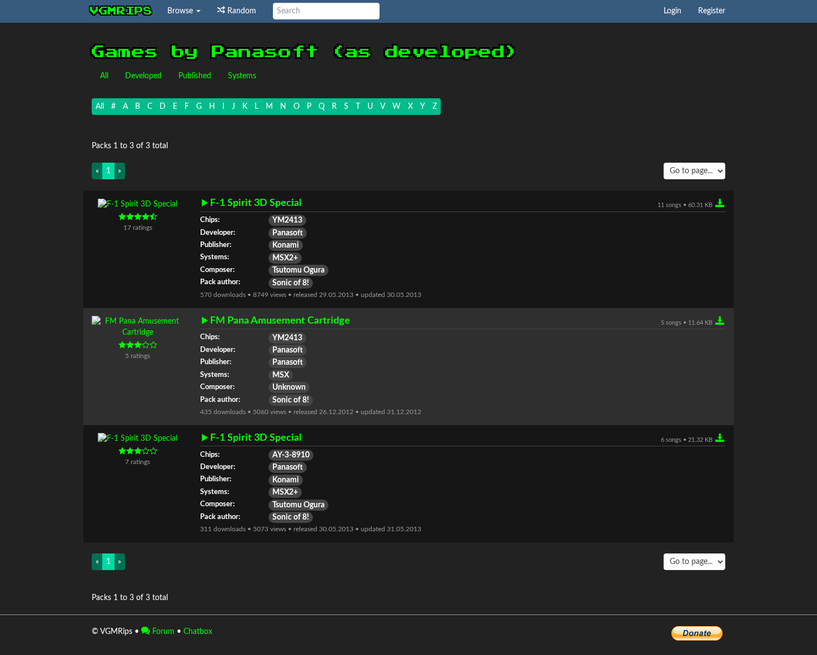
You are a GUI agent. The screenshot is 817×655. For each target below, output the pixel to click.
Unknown (289, 387)
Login (672, 11)
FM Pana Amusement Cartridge (280, 320)
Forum (162, 632)
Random (240, 11)
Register (711, 11)
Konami (285, 245)
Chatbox (197, 632)
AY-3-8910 (291, 455)
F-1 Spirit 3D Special (255, 203)
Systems (242, 76)
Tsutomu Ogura (298, 270)
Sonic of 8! (290, 283)
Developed (143, 76)
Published (194, 76)
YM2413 (287, 220)
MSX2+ (285, 258)
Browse (181, 11)
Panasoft (287, 233)
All (104, 76)
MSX (280, 375)
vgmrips (121, 11)
